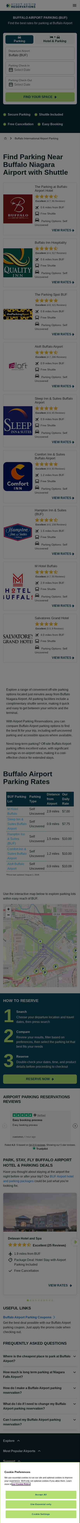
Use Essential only (40, 1504)
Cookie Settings (41, 1514)
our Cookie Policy (21, 1484)
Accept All (41, 1494)
